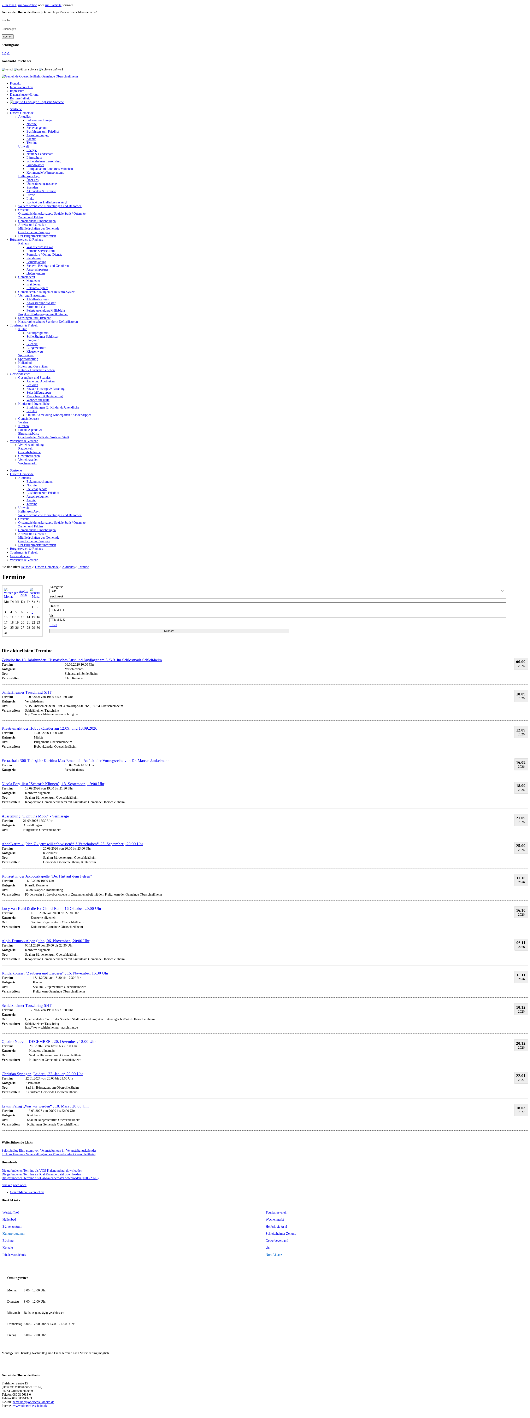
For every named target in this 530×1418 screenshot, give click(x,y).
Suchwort (56, 596)
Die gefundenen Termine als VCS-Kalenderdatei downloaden (42, 1170)
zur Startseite (53, 5)
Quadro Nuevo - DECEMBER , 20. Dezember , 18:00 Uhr (49, 1041)
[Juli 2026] (11, 596)
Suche (6, 20)
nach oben (19, 1185)
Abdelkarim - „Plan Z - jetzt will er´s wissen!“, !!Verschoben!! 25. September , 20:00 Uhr (72, 844)
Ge (268, 1240)
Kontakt (7, 1247)
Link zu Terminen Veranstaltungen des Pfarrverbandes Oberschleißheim (48, 1154)
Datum (54, 606)
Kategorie (56, 587)
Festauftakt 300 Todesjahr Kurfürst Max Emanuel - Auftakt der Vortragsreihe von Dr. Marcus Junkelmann (86, 760)
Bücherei (8, 1240)
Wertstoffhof (10, 1212)
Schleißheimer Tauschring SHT (27, 692)
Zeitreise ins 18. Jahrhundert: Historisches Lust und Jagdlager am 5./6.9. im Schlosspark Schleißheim (82, 660)
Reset (53, 625)
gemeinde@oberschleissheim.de (33, 1402)
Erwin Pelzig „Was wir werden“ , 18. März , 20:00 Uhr (45, 1106)
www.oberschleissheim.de (30, 1405)
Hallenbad (9, 1219)
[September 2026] (35, 596)
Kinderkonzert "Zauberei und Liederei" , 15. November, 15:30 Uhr (55, 973)
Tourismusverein (276, 1212)
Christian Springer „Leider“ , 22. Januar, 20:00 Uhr (42, 1074)
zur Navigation (27, 5)
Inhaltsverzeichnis (14, 1254)
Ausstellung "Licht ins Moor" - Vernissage (35, 816)
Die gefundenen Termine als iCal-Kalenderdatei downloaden (41, 1174)
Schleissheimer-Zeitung (281, 1233)
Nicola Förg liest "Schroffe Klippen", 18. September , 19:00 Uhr (53, 784)
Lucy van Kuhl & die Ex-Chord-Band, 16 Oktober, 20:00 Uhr (51, 908)
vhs (268, 1247)
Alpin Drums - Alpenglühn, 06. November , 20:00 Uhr (45, 941)
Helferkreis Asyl (276, 1226)
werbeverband (279, 1240)
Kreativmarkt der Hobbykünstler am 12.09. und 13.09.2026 (49, 728)
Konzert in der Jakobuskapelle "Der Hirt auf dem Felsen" (47, 876)
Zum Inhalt (9, 5)
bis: (51, 615)
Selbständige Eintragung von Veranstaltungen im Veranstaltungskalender (49, 1150)
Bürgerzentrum (12, 1226)
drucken (7, 1185)
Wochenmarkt (275, 1219)
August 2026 (23, 593)
